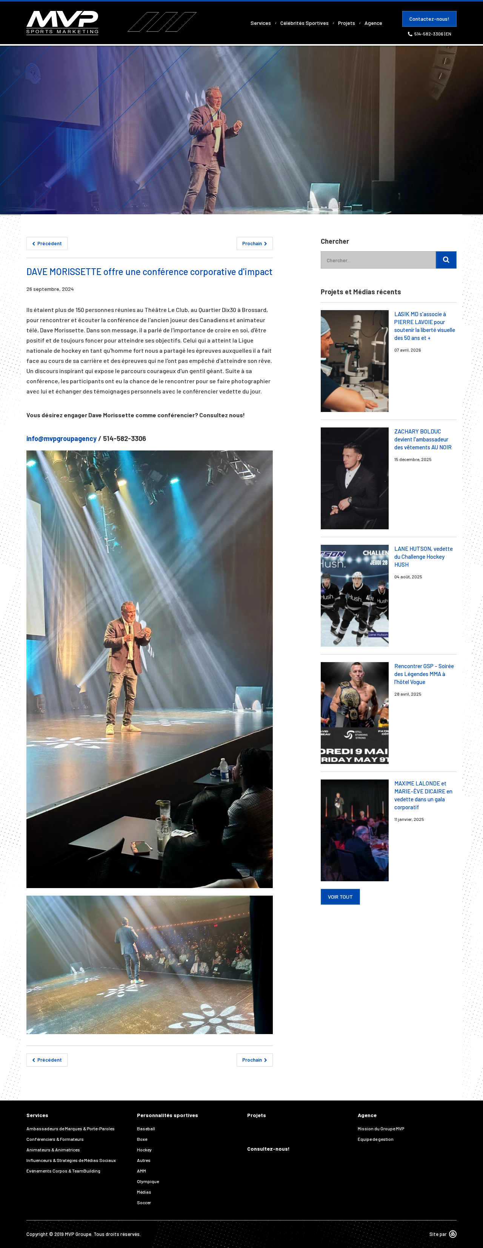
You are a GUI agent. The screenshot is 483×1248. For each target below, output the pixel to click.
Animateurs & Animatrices (53, 1149)
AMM (141, 1170)
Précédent (49, 243)
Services (261, 23)
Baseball (146, 1128)
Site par (438, 1234)
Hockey (144, 1149)
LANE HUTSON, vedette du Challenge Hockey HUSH (423, 556)
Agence (373, 23)
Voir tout (340, 896)
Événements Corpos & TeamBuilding (63, 1170)
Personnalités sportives (167, 1115)
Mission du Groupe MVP (381, 1128)
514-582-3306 (429, 33)
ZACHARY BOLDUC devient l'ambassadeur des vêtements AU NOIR (423, 439)
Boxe (142, 1139)
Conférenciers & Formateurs (55, 1139)
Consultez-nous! (268, 1148)
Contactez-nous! (429, 18)
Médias (144, 1191)
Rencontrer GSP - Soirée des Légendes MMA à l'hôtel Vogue (424, 673)
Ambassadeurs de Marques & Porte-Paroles (70, 1128)
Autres (144, 1160)
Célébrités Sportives (304, 23)
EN (448, 33)
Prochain (252, 243)
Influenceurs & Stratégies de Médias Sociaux (71, 1160)
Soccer (144, 1202)
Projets (346, 23)
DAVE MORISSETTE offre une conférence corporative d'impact (149, 271)
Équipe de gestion (376, 1139)
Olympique (148, 1181)
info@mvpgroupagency (61, 438)
